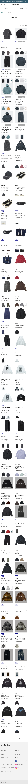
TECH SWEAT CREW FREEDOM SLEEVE (19, 74)
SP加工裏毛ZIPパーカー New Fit (20, 158)
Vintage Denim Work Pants (7, 666)
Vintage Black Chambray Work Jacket (20, 581)
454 (20, 738)
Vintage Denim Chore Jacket (19, 496)
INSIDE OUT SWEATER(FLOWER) (19, 696)
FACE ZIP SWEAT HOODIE (20, 354)
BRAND (7, 8)
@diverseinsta (20, 764)
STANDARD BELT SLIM (20, 215)
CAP (16, 410)
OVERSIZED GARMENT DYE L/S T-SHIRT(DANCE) (6, 724)
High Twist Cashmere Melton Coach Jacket (5, 496)
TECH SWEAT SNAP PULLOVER (19, 102)
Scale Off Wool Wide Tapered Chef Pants (19, 438)
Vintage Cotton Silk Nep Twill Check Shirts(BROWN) (21, 609)
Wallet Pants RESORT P (6, 352)
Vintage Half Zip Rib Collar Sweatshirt (20, 553)
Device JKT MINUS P (19, 325)
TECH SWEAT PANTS (19, 129)
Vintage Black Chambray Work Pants (20, 524)
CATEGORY (18, 754)
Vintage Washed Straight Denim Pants (20, 667)
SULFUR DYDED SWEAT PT (6, 159)
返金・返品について (6, 771)
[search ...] (5, 5)
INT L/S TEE (3, 382)
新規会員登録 (4, 757)
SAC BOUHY (4, 271)
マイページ (4, 761)
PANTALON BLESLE (5, 298)
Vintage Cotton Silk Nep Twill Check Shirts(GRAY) (20, 639)
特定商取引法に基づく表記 (7, 768)
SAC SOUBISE (18, 244)
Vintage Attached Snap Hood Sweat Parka (6, 581)
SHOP (16, 757)
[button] (2, 5)
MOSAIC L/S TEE (5, 410)
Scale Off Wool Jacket (6, 466)
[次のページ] (24, 738)
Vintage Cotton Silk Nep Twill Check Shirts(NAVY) (6, 639)
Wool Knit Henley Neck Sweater (6, 524)
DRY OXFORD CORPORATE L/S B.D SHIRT (19, 467)
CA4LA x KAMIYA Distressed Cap (5, 188)
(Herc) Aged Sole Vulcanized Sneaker (5, 216)
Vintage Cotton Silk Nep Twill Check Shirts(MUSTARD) (6, 610)
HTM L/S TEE (18, 382)
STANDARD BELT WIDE (6, 244)
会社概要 (3, 754)
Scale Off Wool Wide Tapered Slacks (5, 438)
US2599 (16, 298)
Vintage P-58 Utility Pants (6, 552)
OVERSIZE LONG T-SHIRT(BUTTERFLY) (19, 724)
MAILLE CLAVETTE (19, 271)
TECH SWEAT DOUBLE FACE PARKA (6, 130)
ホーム (3, 12)
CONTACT (3, 750)
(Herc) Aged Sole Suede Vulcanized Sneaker (20, 188)
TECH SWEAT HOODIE (6, 101)
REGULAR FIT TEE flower (6, 45)
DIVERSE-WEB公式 (22, 761)
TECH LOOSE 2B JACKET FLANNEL (20, 46)
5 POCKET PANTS (5, 325)
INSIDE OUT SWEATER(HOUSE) (5, 696)
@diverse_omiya (21, 768)
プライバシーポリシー (6, 764)
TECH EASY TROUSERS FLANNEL (6, 74)
